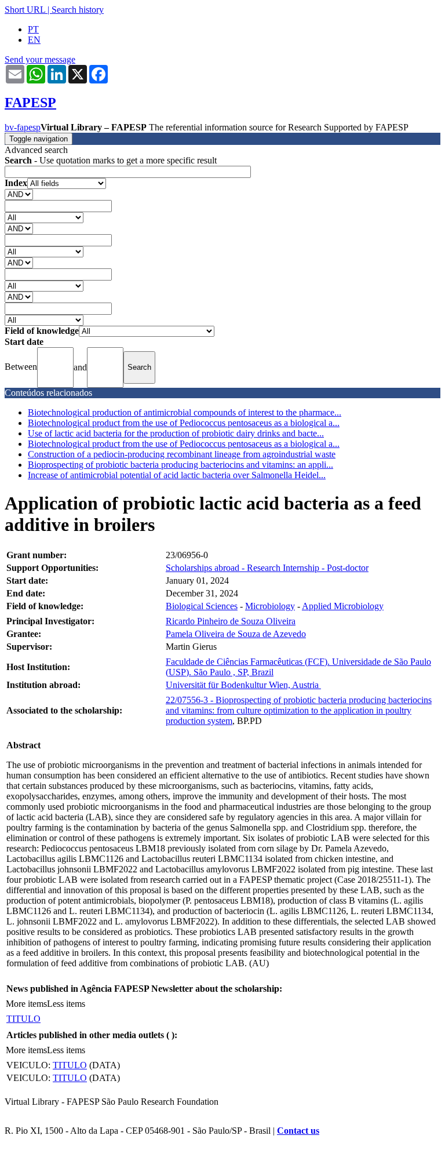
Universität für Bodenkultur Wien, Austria (243, 685)
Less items (66, 1004)
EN (34, 40)
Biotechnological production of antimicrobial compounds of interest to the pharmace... (184, 412)
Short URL (25, 9)
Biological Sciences (202, 606)
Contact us (298, 1131)
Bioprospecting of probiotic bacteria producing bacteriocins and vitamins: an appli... (180, 465)
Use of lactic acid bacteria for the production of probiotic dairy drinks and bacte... (176, 433)
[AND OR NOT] (19, 194)
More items (26, 1004)
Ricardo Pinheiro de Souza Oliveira (231, 621)
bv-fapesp (23, 127)
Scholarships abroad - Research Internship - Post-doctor (267, 568)
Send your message (40, 59)
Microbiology (270, 606)
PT (33, 29)
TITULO (23, 1019)
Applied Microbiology (343, 606)
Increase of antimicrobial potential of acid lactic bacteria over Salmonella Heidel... (177, 475)
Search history (78, 9)
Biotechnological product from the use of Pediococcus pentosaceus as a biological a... (184, 423)
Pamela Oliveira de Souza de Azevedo (236, 634)
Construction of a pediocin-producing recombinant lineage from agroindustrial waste (181, 454)
